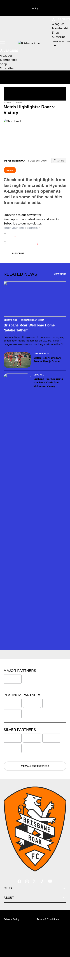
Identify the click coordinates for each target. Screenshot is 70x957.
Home (7, 102)
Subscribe (17, 253)
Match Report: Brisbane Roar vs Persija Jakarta (48, 359)
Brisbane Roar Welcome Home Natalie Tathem (29, 327)
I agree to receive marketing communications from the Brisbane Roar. (34, 242)
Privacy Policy (33, 233)
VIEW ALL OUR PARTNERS (35, 766)
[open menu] (2, 43)
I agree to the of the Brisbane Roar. (34, 234)
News (18, 102)
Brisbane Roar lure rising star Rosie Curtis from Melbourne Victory (48, 382)
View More (60, 274)
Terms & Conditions (48, 919)
